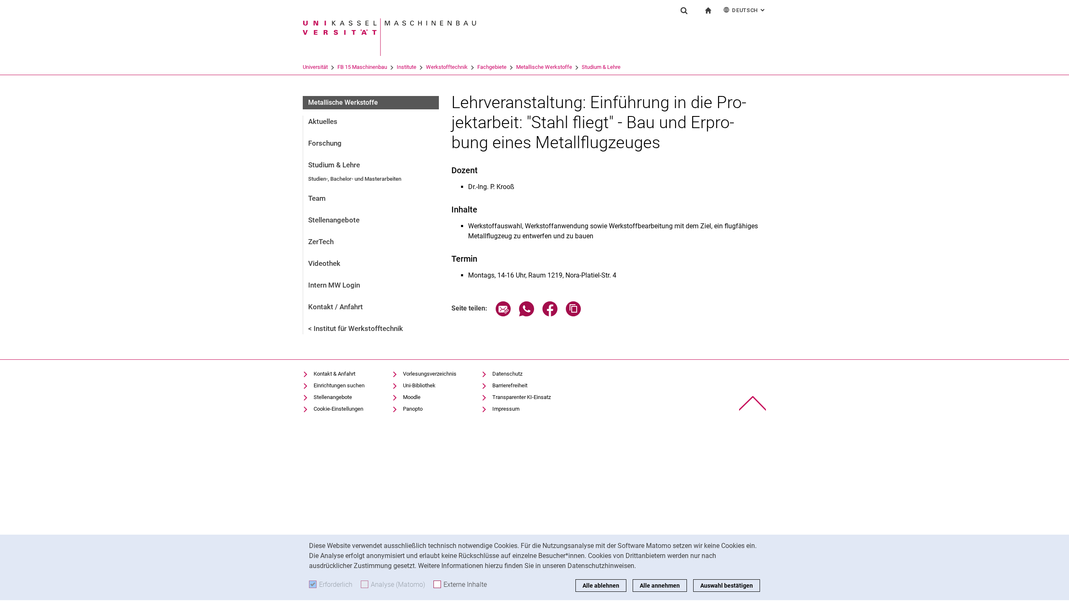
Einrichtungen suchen (339, 385)
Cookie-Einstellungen (338, 409)
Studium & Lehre (601, 67)
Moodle (412, 397)
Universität (315, 67)
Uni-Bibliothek (419, 385)
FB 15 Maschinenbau (362, 67)
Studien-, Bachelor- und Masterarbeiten (354, 179)
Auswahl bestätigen (726, 585)
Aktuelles (322, 121)
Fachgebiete (492, 67)
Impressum (505, 409)
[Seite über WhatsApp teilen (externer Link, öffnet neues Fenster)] (526, 314)
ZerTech (321, 241)
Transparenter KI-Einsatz (521, 397)
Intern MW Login (334, 285)
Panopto (413, 409)
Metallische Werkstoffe (544, 67)
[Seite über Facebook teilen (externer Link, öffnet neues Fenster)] (549, 314)
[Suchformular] (684, 10)
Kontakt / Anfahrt (335, 307)
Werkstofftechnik (447, 67)
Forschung (325, 143)
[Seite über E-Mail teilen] (503, 314)
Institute (406, 67)
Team (317, 198)
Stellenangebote (334, 220)
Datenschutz (507, 374)
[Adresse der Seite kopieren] (573, 314)
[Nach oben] (752, 403)
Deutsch (749, 10)
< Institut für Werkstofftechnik (355, 328)
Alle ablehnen (601, 585)
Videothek (324, 263)
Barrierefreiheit (509, 385)
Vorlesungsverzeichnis (429, 374)
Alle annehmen (660, 585)
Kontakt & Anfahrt (334, 374)
